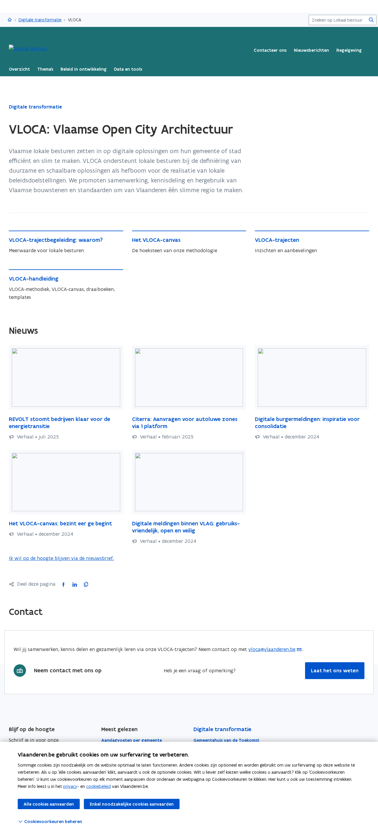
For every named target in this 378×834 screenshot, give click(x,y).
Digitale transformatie (40, 19)
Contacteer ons (270, 50)
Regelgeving (349, 50)
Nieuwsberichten (311, 50)
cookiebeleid (98, 786)
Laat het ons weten (335, 670)
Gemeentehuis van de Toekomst (226, 740)
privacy (70, 786)
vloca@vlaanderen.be (271, 649)
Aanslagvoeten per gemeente (131, 740)
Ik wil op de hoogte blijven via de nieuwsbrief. (61, 558)
